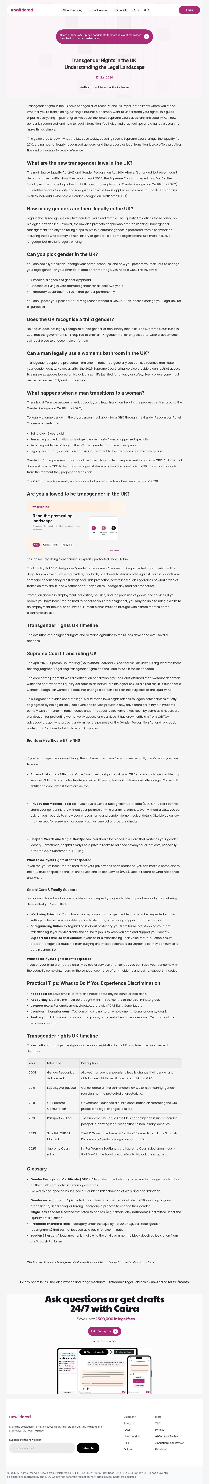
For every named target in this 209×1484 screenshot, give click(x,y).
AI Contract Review (166, 1436)
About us (129, 1423)
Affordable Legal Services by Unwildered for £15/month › (149, 1282)
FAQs (127, 1429)
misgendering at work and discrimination (130, 1191)
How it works (131, 1436)
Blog (126, 1442)
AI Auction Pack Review (169, 1442)
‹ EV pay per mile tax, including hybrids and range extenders (62, 1282)
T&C (157, 1423)
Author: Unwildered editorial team (104, 87)
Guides (128, 1449)
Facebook (161, 1449)
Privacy (159, 1429)
